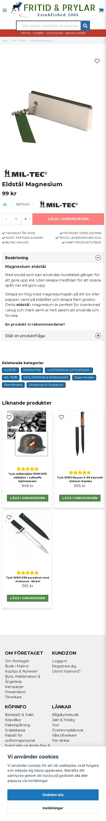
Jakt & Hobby (63, 720)
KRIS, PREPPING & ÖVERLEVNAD (46, 377)
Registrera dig (64, 666)
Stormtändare (13, 384)
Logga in (59, 661)
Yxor (55, 725)
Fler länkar (61, 740)
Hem (5, 40)
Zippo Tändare (84, 377)
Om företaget (17, 661)
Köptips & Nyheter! (21, 671)
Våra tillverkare (64, 735)
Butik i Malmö (17, 666)
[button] (97, 61)
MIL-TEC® (19, 40)
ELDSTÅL (10, 370)
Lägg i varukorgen (27, 498)
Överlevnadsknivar (68, 730)
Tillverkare (13, 697)
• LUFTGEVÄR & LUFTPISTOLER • (68, 370)
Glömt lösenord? (66, 671)
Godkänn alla (53, 795)
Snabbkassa (15, 730)
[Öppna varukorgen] (101, 10)
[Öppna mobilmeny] (4, 10)
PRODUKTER (32, 370)
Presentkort (15, 692)
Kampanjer (14, 687)
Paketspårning (17, 725)
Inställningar (53, 808)
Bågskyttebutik (65, 715)
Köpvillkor (13, 720)
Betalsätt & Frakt (19, 715)
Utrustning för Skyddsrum (46, 384)
